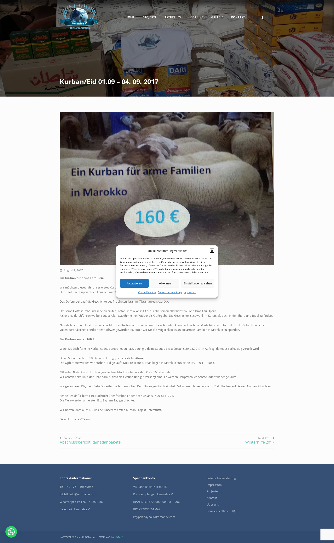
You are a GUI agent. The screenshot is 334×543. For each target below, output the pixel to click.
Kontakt (238, 17)
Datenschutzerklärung (170, 292)
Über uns (196, 17)
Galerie (217, 17)
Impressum (190, 292)
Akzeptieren (134, 283)
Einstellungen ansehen (197, 283)
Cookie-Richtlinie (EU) (221, 511)
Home (130, 17)
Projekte (149, 17)
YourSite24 (117, 537)
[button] (212, 251)
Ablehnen (165, 283)
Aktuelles (172, 17)
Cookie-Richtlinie (147, 292)
